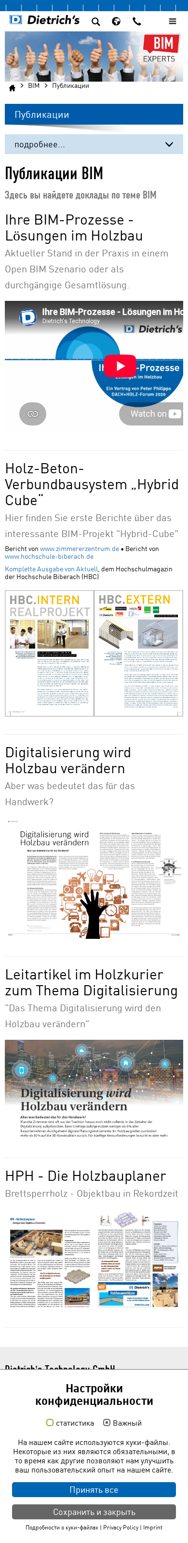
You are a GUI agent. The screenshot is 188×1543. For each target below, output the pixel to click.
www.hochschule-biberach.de (49, 556)
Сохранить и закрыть (94, 1512)
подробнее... (39, 144)
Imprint (152, 1527)
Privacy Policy (120, 1527)
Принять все (94, 1490)
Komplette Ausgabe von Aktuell (51, 569)
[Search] (96, 22)
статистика (75, 1423)
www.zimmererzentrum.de (79, 548)
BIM (34, 85)
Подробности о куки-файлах (62, 1527)
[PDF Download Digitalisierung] (94, 878)
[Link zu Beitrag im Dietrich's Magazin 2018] (94, 1259)
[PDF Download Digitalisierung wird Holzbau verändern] (94, 1090)
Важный (127, 1423)
